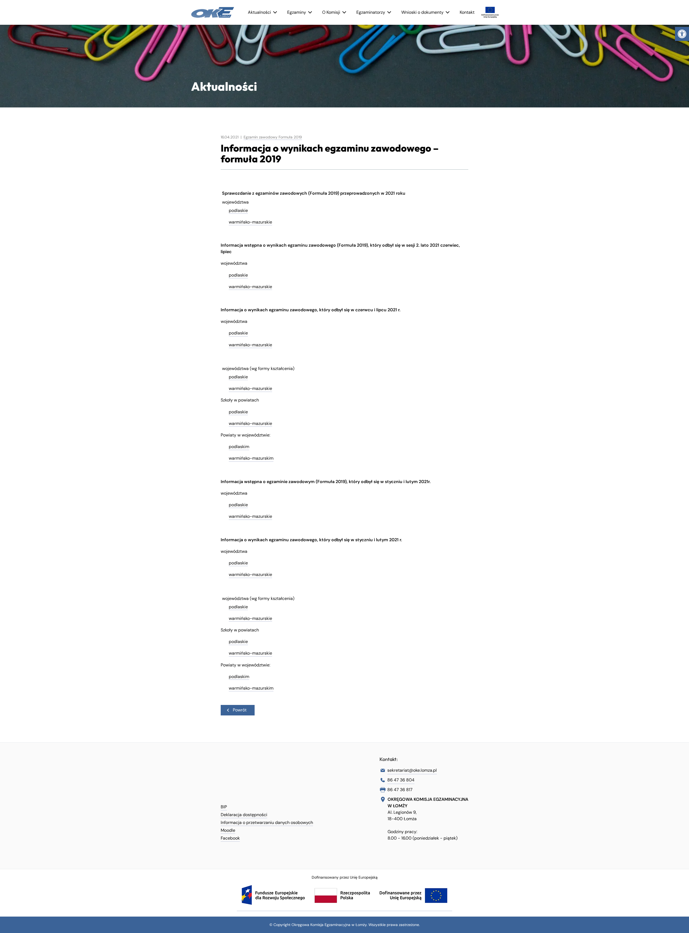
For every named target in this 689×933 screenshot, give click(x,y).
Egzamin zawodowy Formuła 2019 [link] (273, 137)
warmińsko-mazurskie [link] (250, 222)
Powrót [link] (240, 709)
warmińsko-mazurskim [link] (251, 458)
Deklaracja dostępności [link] (244, 814)
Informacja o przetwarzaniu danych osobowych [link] (267, 822)
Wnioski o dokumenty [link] (422, 12)
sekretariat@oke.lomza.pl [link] (412, 770)
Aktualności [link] (259, 12)
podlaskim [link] (239, 446)
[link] (682, 34)
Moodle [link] (228, 830)
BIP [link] (224, 807)
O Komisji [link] (331, 12)
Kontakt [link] (467, 12)
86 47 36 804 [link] (400, 780)
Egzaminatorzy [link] (370, 12)
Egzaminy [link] (296, 12)
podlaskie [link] (238, 210)
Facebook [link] (230, 838)
